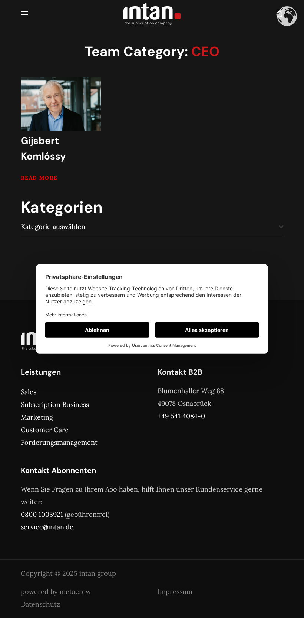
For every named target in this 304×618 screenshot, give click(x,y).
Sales (28, 392)
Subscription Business (55, 404)
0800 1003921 (42, 514)
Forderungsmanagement (59, 442)
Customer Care (45, 429)
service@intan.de (47, 527)
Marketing (37, 417)
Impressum (175, 591)
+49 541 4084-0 (181, 416)
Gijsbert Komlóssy (43, 148)
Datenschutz (40, 604)
